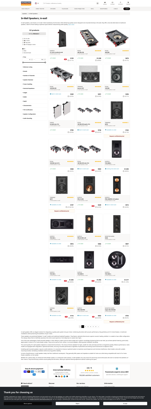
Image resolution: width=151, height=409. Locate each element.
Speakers (53, 8)
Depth (25, 101)
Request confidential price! (117, 136)
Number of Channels (29, 75)
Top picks (27, 42)
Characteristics (27, 105)
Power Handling (27, 84)
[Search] (97, 3)
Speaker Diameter (28, 80)
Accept (125, 403)
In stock (27, 40)
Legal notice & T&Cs (109, 386)
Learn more (71, 24)
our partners (59, 396)
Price (24, 57)
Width (25, 97)
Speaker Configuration (29, 114)
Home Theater (40, 8)
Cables (116, 8)
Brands (25, 71)
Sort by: (34, 33)
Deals (127, 8)
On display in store (30, 44)
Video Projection (79, 8)
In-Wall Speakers (33, 13)
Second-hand (27, 52)
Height (25, 92)
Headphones (103, 8)
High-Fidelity (26, 8)
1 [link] (82, 326)
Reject (77, 403)
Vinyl (92, 8)
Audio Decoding (27, 118)
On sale (27, 38)
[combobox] (70, 3)
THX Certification (28, 110)
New (25, 50)
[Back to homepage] (26, 3)
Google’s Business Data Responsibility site (41, 399)
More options (28, 403)
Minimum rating (27, 67)
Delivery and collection (82, 386)
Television (65, 8)
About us (51, 386)
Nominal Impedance (28, 88)
